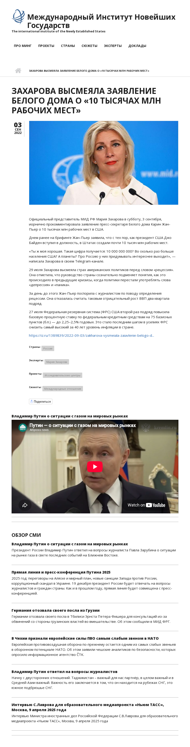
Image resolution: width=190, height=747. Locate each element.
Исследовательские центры (62, 375)
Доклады (137, 45)
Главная (18, 71)
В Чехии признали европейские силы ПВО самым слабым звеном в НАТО (85, 638)
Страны (68, 45)
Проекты (46, 45)
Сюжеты (89, 45)
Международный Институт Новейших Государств (101, 21)
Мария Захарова (56, 362)
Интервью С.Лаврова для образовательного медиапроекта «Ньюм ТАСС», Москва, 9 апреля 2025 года (88, 707)
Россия (47, 348)
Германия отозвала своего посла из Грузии (56, 610)
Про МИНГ (23, 45)
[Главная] (18, 16)
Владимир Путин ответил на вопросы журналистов (64, 671)
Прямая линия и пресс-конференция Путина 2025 (61, 572)
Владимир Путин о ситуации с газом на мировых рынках (70, 416)
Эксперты (113, 45)
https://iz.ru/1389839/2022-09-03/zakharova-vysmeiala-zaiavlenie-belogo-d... (91, 335)
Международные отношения (62, 388)
